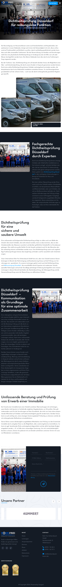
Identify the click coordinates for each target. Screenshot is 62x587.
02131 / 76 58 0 (50, 547)
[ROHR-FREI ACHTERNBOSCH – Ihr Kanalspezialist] (7, 3)
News (23, 547)
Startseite (19, 28)
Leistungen (25, 539)
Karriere (24, 544)
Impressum (25, 556)
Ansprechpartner (27, 541)
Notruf (54, 3)
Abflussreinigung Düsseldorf (12, 265)
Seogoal (41, 584)
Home (23, 536)
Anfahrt (24, 550)
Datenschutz (25, 553)
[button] (53, 501)
